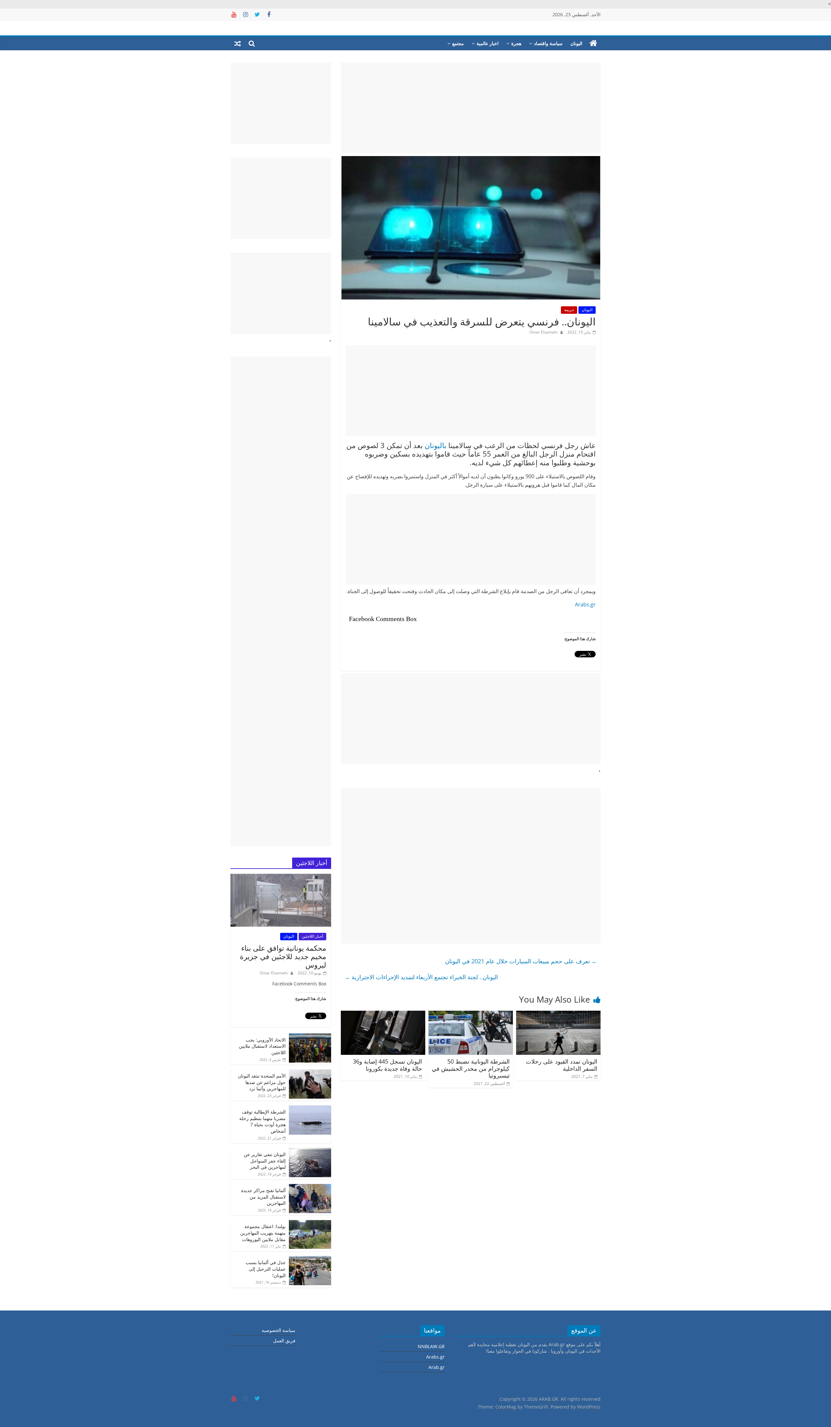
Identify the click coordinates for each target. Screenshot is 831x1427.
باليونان (435, 445)
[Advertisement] (471, 108)
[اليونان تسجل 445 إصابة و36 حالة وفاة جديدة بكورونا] (383, 1014)
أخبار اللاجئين (312, 936)
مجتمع (458, 43)
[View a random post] (237, 43)
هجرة (516, 43)
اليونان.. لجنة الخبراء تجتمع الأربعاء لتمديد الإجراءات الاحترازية (421, 977)
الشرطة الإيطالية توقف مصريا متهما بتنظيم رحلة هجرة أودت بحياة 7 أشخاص (262, 1121)
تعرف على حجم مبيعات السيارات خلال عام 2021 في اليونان (521, 961)
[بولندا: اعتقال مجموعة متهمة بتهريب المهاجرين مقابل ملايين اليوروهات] (310, 1223)
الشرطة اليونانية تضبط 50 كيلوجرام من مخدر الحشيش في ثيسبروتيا (471, 1068)
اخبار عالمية (488, 43)
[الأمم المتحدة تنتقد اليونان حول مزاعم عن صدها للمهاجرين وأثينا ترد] (310, 1073)
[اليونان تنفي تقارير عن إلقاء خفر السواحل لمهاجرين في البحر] (310, 1151)
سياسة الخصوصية (278, 1330)
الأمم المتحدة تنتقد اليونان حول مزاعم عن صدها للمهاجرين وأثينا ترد (262, 1082)
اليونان (576, 43)
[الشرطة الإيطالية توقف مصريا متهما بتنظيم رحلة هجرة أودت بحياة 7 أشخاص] (310, 1109)
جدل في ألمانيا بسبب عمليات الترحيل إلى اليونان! (266, 1268)
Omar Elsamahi (543, 332)
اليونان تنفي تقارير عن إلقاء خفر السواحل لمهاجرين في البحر (265, 1160)
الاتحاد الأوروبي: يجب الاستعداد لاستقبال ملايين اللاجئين (262, 1046)
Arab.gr (436, 1367)
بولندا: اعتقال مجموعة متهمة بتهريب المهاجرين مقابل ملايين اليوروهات (263, 1232)
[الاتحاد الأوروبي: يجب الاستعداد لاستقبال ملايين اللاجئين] (310, 1037)
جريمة (569, 309)
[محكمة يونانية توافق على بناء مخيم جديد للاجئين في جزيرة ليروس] (280, 877)
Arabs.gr (585, 604)
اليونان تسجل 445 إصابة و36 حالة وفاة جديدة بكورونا (387, 1064)
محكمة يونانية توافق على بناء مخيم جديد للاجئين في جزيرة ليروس (283, 956)
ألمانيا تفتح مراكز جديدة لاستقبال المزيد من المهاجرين (263, 1196)
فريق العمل (284, 1340)
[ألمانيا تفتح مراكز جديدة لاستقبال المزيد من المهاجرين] (310, 1187)
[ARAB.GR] (593, 43)
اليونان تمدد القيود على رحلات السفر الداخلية (561, 1064)
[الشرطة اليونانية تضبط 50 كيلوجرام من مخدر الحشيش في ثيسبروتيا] (470, 1014)
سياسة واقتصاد (548, 43)
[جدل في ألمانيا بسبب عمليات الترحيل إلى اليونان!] (310, 1259)
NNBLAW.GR (431, 1346)
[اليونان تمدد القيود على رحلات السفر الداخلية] (558, 1014)
